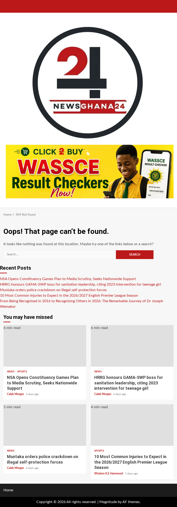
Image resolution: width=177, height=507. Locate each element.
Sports (22, 371)
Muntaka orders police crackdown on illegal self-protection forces (53, 290)
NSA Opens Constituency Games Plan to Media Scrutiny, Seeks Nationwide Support (68, 279)
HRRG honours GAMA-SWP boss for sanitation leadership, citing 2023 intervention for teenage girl (80, 284)
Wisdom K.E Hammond (109, 473)
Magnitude (108, 502)
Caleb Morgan (16, 394)
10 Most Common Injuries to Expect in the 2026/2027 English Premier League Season (69, 295)
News (11, 371)
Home (8, 490)
